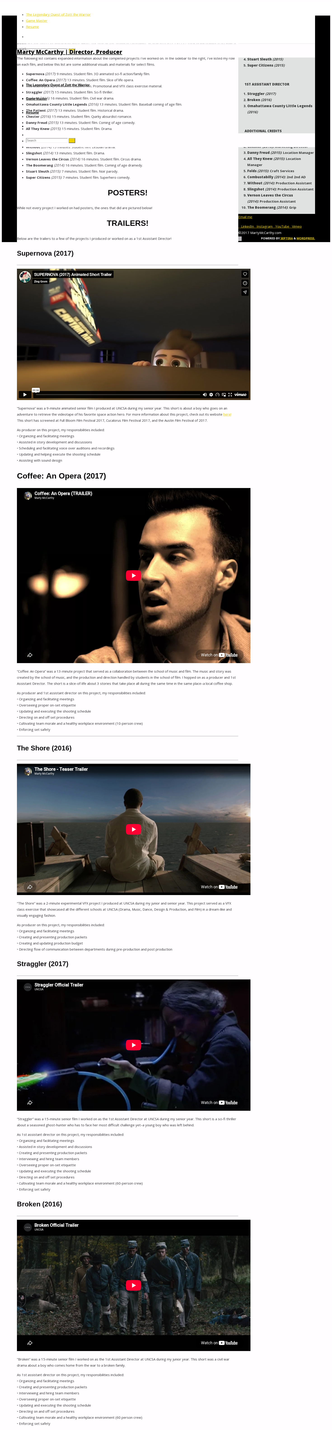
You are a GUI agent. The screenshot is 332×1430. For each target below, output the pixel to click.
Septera (286, 238)
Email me (245, 217)
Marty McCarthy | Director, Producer (69, 52)
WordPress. (306, 238)
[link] (27, 36)
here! (227, 414)
